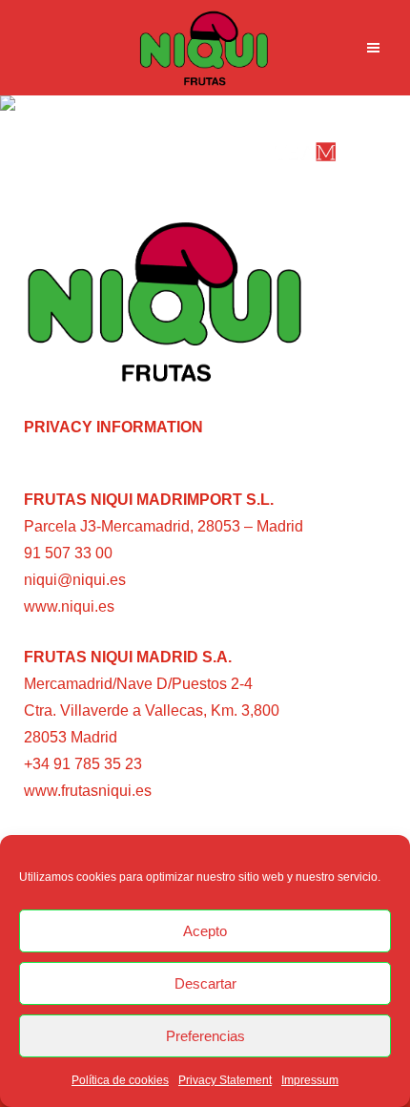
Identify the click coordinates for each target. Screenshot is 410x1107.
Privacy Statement (225, 1080)
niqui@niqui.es (75, 580)
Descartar (205, 983)
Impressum (309, 1080)
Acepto (205, 931)
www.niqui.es (69, 606)
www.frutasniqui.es (88, 791)
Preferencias (205, 1036)
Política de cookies (120, 1080)
